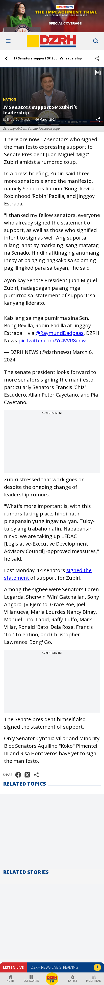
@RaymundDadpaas (60, 333)
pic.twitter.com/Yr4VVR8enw (52, 340)
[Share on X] (27, 775)
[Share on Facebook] (18, 775)
